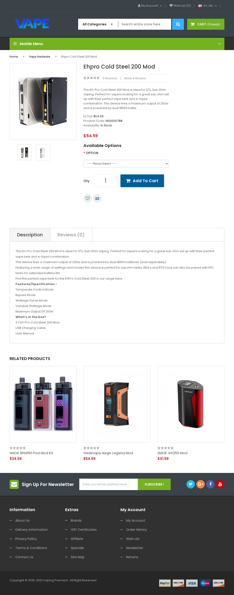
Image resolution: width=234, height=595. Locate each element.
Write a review (135, 78)
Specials (77, 548)
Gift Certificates (84, 529)
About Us (22, 520)
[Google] (200, 484)
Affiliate (77, 538)
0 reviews (110, 78)
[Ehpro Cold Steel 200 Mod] (25, 152)
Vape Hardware (39, 57)
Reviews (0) (71, 235)
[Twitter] (190, 484)
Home (14, 57)
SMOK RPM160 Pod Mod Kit (31, 453)
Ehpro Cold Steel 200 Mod (79, 57)
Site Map (78, 557)
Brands (76, 520)
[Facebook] (210, 484)
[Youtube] (220, 484)
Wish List (133, 538)
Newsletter (134, 548)
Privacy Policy (26, 538)
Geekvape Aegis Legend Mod (108, 453)
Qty (86, 181)
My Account (135, 520)
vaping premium (55, 580)
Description (30, 235)
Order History (136, 529)
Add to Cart (145, 181)
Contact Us (24, 557)
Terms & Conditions (31, 548)
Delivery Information (31, 529)
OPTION (92, 153)
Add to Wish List (87, 198)
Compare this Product (97, 198)
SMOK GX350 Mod (172, 453)
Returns (132, 557)
